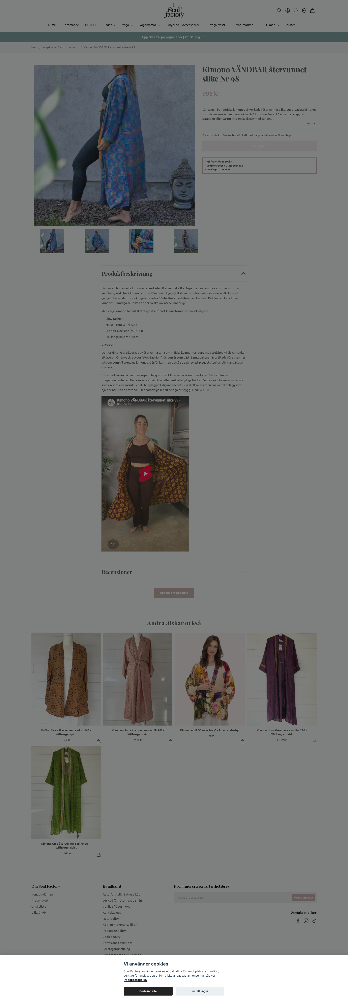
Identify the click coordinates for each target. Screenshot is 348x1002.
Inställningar (200, 991)
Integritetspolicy (135, 979)
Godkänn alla (148, 991)
